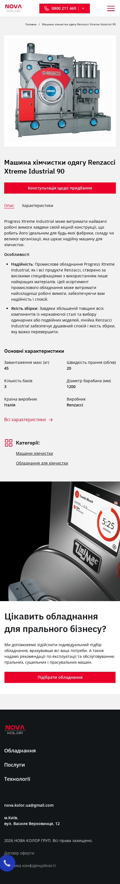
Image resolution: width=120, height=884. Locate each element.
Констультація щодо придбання (60, 188)
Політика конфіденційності (30, 865)
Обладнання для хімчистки (42, 463)
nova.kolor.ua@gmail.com (29, 805)
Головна (31, 24)
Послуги (14, 764)
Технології (17, 779)
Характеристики (37, 205)
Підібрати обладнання (60, 677)
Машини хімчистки (34, 453)
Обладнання (20, 750)
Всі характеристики (25, 420)
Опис (9, 205)
